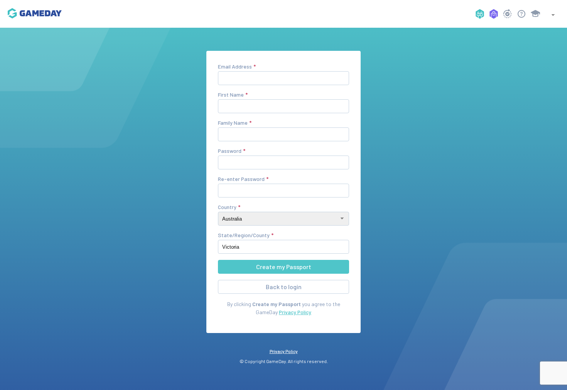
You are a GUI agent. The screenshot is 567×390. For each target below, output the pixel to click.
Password (229, 150)
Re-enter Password (241, 179)
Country (227, 207)
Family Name (233, 122)
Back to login (284, 286)
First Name (231, 94)
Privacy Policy (295, 312)
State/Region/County (244, 235)
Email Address (235, 66)
